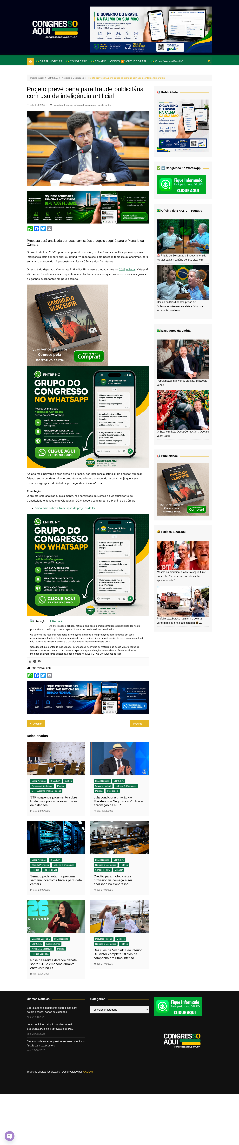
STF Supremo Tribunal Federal (46, 791)
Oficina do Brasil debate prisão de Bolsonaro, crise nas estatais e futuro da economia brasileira (180, 306)
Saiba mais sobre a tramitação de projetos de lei (65, 508)
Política (60, 786)
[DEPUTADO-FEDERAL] (88, 207)
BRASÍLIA (55, 781)
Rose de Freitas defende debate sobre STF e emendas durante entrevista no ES (53, 964)
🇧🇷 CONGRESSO (76, 61)
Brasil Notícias (39, 781)
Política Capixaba (40, 954)
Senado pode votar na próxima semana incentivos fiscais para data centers (56, 880)
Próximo (137, 723)
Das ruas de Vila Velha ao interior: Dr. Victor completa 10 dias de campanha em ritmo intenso (118, 954)
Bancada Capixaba (41, 939)
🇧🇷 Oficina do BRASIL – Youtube (179, 210)
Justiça (68, 781)
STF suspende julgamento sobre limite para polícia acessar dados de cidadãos (54, 801)
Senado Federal (102, 870)
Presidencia (112, 791)
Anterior (37, 723)
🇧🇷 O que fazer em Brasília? (167, 61)
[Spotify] (34, 661)
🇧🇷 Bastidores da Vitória (174, 330)
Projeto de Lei (104, 105)
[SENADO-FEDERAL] (88, 697)
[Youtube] (39, 661)
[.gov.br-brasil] (151, 29)
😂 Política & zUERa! (171, 532)
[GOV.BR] (183, 125)
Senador (119, 870)
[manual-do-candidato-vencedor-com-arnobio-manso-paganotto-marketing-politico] (67, 325)
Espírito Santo (53, 944)
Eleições (121, 939)
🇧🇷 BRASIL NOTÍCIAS (49, 61)
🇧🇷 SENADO (98, 61)
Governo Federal (103, 786)
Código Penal (127, 269)
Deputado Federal (62, 105)
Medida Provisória (40, 865)
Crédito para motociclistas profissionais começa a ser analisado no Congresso (113, 880)
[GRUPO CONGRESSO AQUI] (88, 416)
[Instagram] (30, 661)
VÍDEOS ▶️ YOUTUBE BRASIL (128, 61)
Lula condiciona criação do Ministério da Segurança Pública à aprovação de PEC (118, 801)
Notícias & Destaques (84, 105)
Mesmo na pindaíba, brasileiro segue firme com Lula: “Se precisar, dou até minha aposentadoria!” (181, 576)
